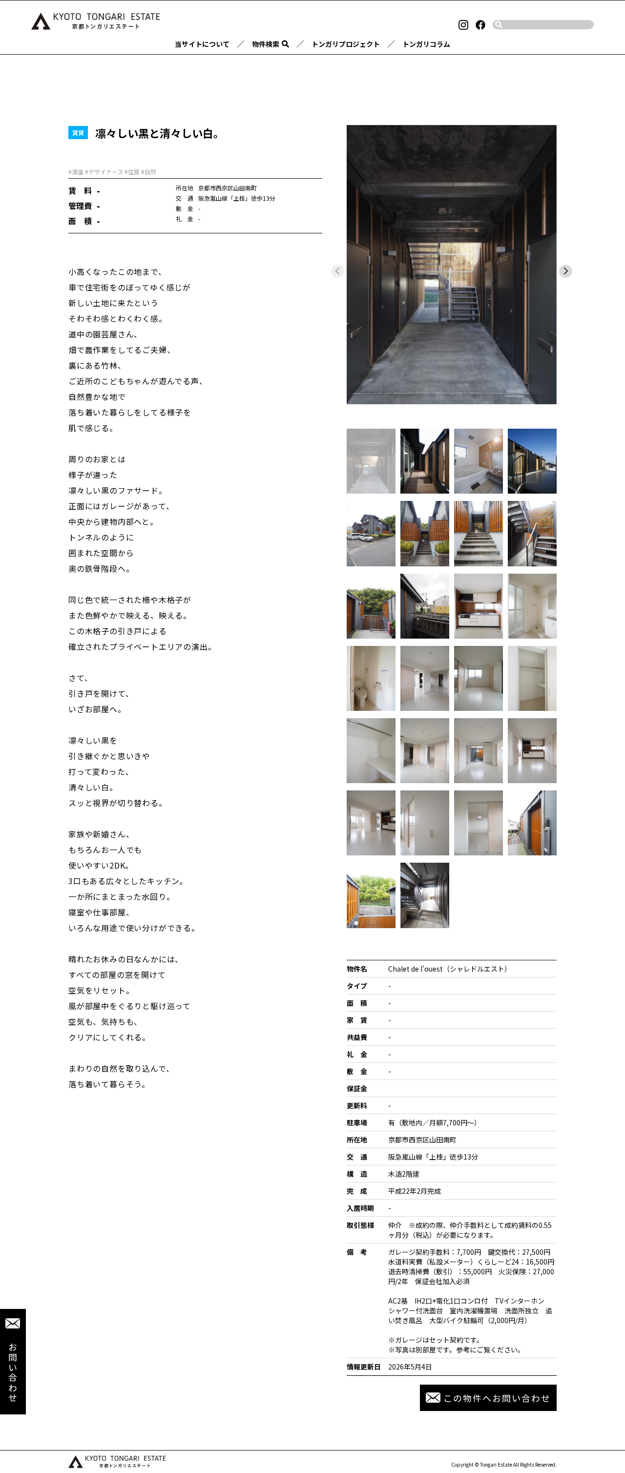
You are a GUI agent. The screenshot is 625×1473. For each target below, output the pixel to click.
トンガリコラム (426, 44)
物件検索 (265, 44)
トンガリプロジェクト (346, 44)
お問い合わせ (12, 1373)
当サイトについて (202, 44)
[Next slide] (565, 271)
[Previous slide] (337, 271)
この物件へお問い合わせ (497, 1397)
